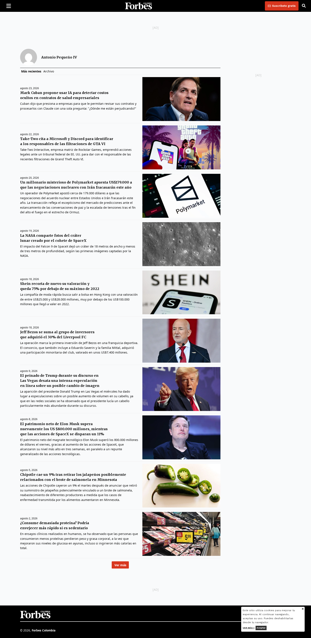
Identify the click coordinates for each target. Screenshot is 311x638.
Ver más (120, 565)
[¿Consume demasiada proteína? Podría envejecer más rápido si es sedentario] (181, 534)
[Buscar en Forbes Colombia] (304, 6)
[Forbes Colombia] (138, 6)
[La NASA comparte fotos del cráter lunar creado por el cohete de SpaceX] (181, 244)
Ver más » (249, 628)
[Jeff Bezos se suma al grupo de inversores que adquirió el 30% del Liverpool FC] (181, 341)
